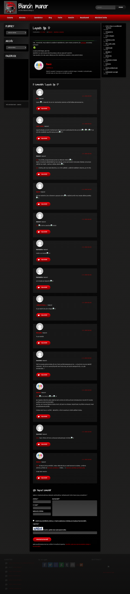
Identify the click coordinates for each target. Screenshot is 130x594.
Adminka (22, 18)
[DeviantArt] (61, 564)
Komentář (56, 499)
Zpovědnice (38, 18)
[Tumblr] (67, 564)
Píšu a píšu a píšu (110, 44)
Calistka (11, 588)
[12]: (37, 466)
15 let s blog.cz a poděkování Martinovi (23, 563)
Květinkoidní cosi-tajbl (112, 72)
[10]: (37, 396)
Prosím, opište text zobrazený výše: (54, 530)
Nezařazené (84, 18)
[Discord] (72, 564)
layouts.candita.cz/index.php (75, 468)
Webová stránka (38, 511)
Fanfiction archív (110, 40)
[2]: (37, 168)
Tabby (10, 563)
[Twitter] (50, 564)
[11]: (37, 438)
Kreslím (71, 18)
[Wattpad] (81, 565)
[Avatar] (38, 65)
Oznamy (10, 18)
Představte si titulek (111, 60)
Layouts (83, 43)
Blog (50, 18)
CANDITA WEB (109, 48)
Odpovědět (44, 108)
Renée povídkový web (112, 68)
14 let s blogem (110, 36)
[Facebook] (44, 564)
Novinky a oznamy (59, 32)
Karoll (38, 192)
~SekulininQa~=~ (41, 305)
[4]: (37, 225)
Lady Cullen (40, 126)
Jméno (35, 499)
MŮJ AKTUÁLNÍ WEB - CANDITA (13, 104)
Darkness (108, 64)
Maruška (39, 333)
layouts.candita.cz (53, 468)
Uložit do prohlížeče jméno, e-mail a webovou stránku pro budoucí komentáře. (61, 521)
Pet (37, 98)
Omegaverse (109, 32)
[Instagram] (55, 564)
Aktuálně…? (109, 52)
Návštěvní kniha (101, 18)
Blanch (50, 32)
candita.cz (49, 68)
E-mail (35, 505)
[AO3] (77, 565)
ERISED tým (109, 56)
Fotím (60, 18)
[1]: (37, 160)
